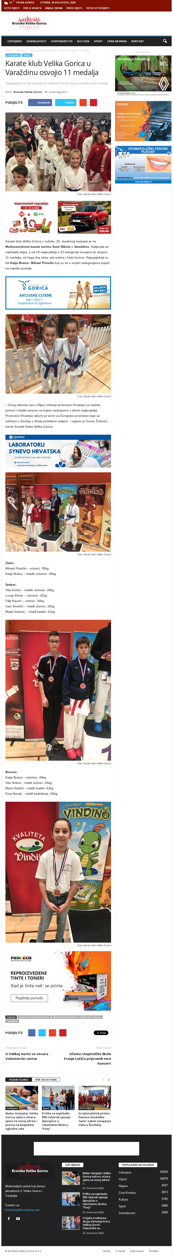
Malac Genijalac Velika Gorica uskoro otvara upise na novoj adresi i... (97, 1178)
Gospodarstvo (62, 41)
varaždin (12, 1021)
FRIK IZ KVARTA (32, 8)
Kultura (83, 41)
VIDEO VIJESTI (74, 8)
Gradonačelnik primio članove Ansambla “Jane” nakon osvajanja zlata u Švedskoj (94, 1119)
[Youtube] (18, 1219)
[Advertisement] (114, 23)
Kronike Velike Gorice (28, 92)
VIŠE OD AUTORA (46, 1079)
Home (8, 50)
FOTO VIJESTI (12, 8)
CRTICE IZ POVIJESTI (97, 8)
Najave (123, 1186)
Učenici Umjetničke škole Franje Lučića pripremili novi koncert (87, 1058)
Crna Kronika (117, 41)
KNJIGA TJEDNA (54, 8)
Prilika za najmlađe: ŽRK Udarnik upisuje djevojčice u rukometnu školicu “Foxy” (56, 1121)
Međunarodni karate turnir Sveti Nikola (77, 1017)
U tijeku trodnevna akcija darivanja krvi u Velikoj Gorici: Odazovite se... (96, 1223)
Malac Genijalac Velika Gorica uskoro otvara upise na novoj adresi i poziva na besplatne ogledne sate (21, 1121)
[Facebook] (9, 1219)
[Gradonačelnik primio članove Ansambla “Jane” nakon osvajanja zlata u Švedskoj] (94, 1098)
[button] (165, 41)
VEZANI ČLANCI (18, 1079)
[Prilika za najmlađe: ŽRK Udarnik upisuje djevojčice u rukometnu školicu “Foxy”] (58, 1098)
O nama (120, 1251)
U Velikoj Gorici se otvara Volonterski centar (26, 1056)
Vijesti (123, 1179)
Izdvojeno (14, 41)
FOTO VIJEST (86, 1108)
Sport (98, 41)
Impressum (137, 1251)
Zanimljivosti (36, 41)
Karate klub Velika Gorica (34, 1017)
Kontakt (137, 41)
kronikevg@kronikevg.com (22, 1210)
